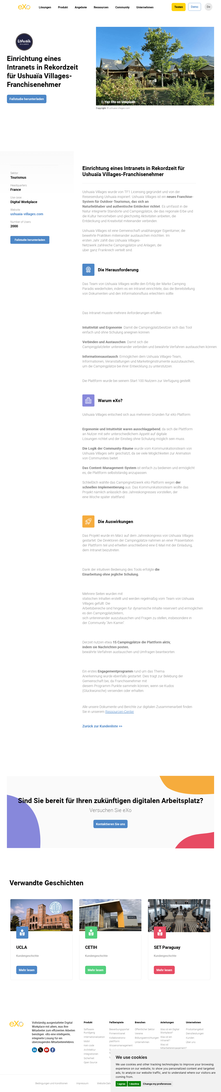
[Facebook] (52, 1050)
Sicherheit (89, 1058)
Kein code (89, 1045)
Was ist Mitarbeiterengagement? (173, 1046)
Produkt (63, 7)
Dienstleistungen (195, 1033)
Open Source (90, 1062)
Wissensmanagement (121, 1045)
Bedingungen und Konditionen (51, 1083)
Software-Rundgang (89, 1031)
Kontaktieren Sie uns (110, 824)
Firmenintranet (117, 1033)
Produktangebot (195, 1029)
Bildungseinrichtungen (147, 1037)
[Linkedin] (34, 1050)
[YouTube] (46, 1050)
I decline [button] (134, 1083)
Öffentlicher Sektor (145, 1029)
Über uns (190, 1042)
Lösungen (45, 7)
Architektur (90, 1049)
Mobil (87, 1041)
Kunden (190, 1037)
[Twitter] (40, 1050)
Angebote (81, 7)
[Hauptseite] (24, 8)
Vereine (139, 1033)
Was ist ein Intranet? (166, 1038)
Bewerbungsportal (119, 1029)
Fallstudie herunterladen (26, 99)
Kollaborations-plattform (117, 1039)
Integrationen (91, 1053)
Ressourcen (101, 7)
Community (122, 7)
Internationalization (94, 1036)
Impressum (82, 1083)
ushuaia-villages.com (26, 213)
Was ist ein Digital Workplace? (169, 1031)
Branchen (140, 1022)
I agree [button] (121, 1083)
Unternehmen (144, 7)
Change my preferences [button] (157, 1083)
